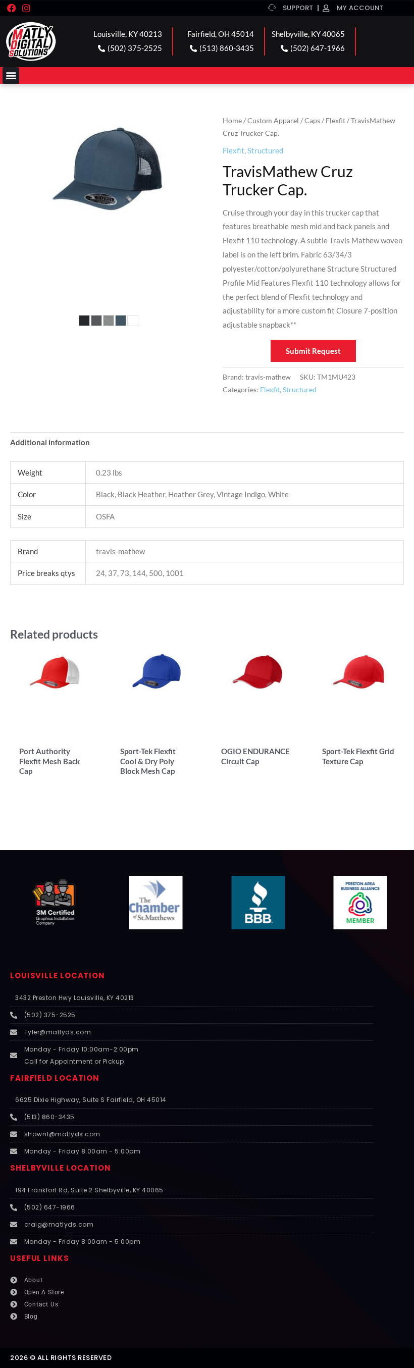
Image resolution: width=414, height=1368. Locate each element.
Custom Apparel (273, 120)
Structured (265, 150)
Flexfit (335, 120)
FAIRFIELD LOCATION (54, 1078)
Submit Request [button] (313, 350)
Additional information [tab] (50, 442)
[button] (11, 75)
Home (232, 120)
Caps (312, 120)
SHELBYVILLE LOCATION (60, 1168)
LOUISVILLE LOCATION (57, 975)
